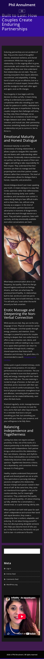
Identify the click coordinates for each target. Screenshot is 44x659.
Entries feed (11, 574)
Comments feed (12, 579)
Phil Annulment (22, 4)
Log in (8, 568)
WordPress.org (11, 584)
